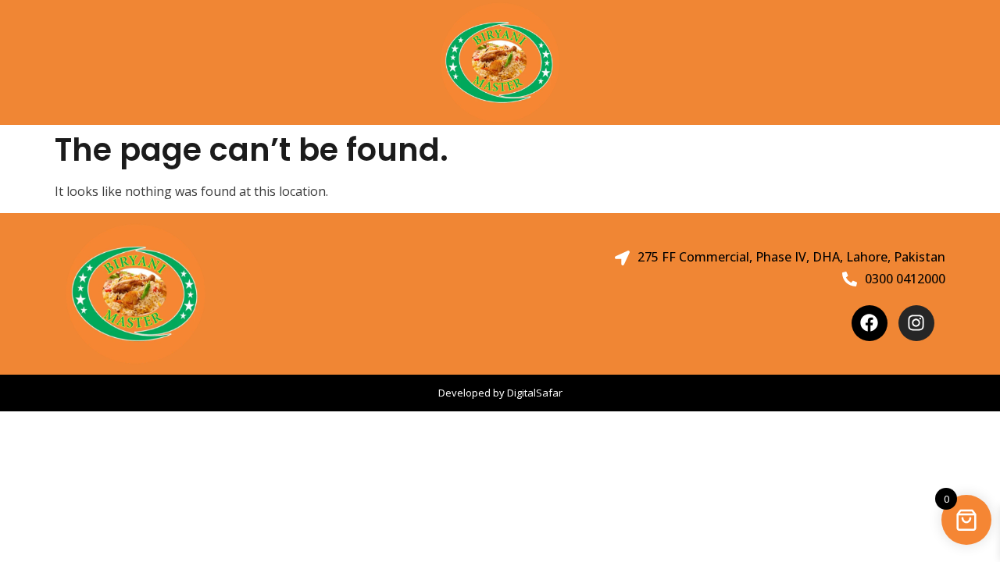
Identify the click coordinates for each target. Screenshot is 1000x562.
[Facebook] (870, 323)
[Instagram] (916, 323)
